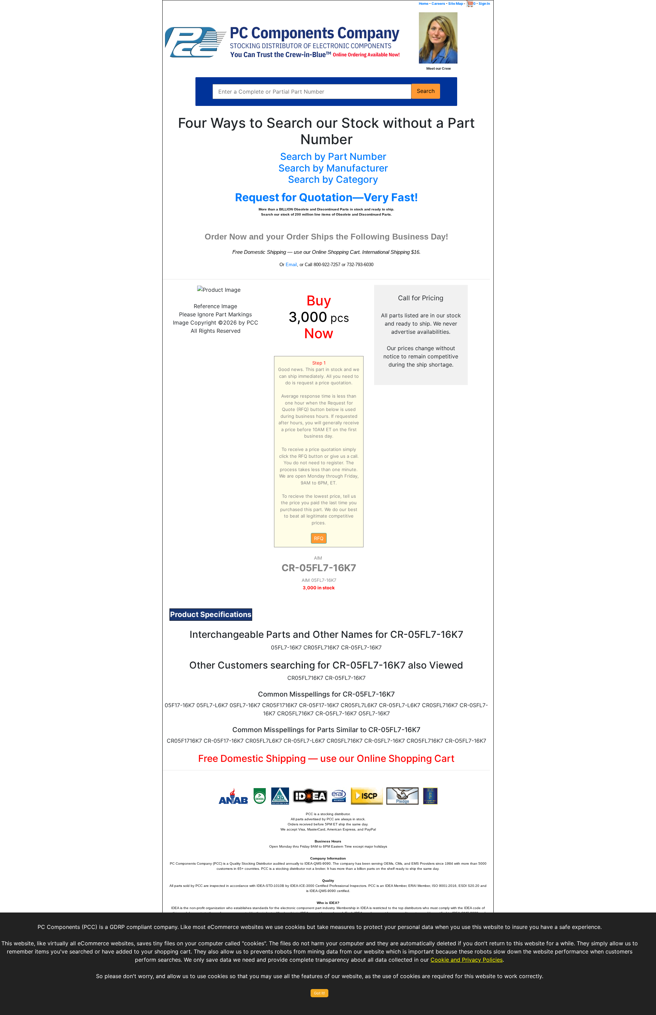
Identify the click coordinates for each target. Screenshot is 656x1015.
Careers (438, 3)
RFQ (319, 538)
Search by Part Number (333, 156)
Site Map (455, 3)
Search (426, 91)
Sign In (484, 3)
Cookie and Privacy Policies (466, 959)
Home (423, 3)
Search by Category (333, 179)
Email (291, 264)
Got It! (319, 993)
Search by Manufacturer (333, 168)
